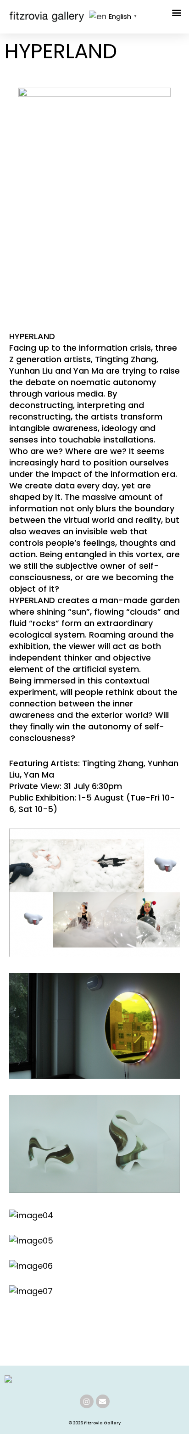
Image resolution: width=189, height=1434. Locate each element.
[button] (176, 12)
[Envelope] (103, 1401)
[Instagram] (87, 1401)
